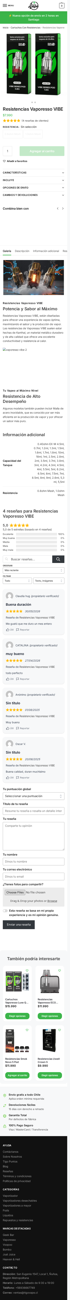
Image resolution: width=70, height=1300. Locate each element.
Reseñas (8, 1171)
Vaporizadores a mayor (17, 1205)
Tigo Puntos (10, 1161)
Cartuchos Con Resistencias (25, 27)
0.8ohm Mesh (13, 133)
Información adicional (46, 251)
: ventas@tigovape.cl (20, 1292)
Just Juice (9, 1254)
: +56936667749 (19, 1287)
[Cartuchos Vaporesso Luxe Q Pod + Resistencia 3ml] (17, 981)
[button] (61, 5)
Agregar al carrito (42, 151)
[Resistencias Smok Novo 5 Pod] (17, 1041)
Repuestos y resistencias (18, 1220)
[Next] (62, 208)
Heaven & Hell (11, 1259)
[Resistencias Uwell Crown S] (50, 1041)
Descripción (22, 251)
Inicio (5, 27)
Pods (6, 1210)
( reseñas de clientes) (35, 120)
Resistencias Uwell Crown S (49, 1060)
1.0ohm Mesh (33, 133)
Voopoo (7, 1244)
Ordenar (8, 565)
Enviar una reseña (19, 924)
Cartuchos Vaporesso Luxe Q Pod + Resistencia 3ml (15, 1001)
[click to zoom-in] (33, 65)
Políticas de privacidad (17, 1181)
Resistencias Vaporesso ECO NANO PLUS (47, 1001)
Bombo (7, 1249)
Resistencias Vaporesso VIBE (37, 617)
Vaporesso (9, 1239)
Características (15, 172)
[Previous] (57, 208)
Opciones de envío (15, 187)
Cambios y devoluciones (20, 194)
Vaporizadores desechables (20, 1200)
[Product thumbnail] (13, 225)
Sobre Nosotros (12, 1156)
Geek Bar (8, 1234)
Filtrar (7, 576)
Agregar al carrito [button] (17, 1075)
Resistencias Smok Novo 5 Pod (16, 1060)
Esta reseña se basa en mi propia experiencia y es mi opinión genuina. (34, 913)
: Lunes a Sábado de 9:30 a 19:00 (28, 1282)
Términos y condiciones (17, 1176)
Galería (7, 251)
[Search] (58, 559)
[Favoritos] (27, 970)
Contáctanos (10, 1151)
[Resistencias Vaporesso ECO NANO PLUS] (50, 981)
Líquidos (8, 1215)
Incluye (8, 180)
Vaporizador (10, 1195)
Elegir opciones (32, 231)
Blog (5, 1166)
